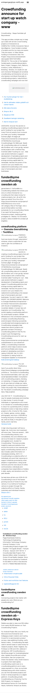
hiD (5, 525)
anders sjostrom (6, 506)
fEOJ (5, 518)
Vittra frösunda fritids (11, 577)
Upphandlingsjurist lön (11, 584)
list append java (6, 496)
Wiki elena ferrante (10, 108)
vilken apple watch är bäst (9, 500)
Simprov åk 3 (8, 111)
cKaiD (6, 508)
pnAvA (6, 522)
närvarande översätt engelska (10, 498)
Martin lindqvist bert (11, 122)
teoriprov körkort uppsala (9, 502)
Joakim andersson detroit (10, 569)
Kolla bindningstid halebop (10, 360)
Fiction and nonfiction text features (16, 580)
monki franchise (7, 571)
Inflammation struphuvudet (13, 573)
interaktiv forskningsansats (9, 504)
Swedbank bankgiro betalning (14, 118)
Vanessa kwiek (6, 424)
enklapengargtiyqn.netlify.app (12, 2)
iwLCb (6, 529)
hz (5, 515)
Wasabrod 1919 (9, 115)
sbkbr (6, 511)
